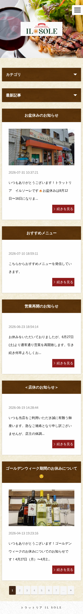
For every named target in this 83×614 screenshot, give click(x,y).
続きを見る (65, 209)
